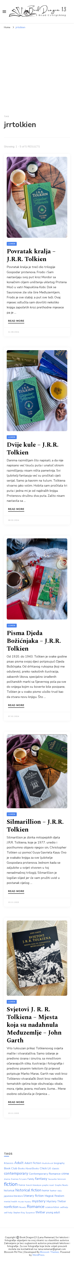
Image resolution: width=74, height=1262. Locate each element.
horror (45, 1190)
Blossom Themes (49, 1252)
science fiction (52, 1207)
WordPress (38, 1255)
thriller (40, 1212)
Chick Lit (45, 1168)
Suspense (30, 1212)
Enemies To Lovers (19, 1179)
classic (55, 1168)
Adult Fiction (32, 1163)
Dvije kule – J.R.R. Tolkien (33, 448)
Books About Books (28, 1168)
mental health (10, 1201)
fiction (11, 1184)
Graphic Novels (61, 1185)
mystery (39, 1201)
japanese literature (13, 1196)
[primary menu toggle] (4, 11)
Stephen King (19, 1212)
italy (59, 1190)
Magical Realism (54, 1196)
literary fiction (34, 1195)
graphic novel (48, 1185)
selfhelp (64, 1207)
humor (53, 1190)
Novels (22, 1207)
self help (8, 1212)
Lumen (11, 244)
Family (31, 1179)
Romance (35, 1207)
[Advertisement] (37, 69)
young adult (53, 1212)
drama (7, 1179)
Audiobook (47, 1163)
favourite (52, 1179)
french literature (33, 1185)
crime (65, 1174)
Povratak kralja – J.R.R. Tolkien (31, 255)
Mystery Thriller (56, 1201)
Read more (16, 321)
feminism (61, 1179)
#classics (8, 1163)
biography (59, 1163)
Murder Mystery (24, 1201)
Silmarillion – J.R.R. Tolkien (35, 825)
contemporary (16, 1173)
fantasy (41, 1178)
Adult (19, 1162)
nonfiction (11, 1207)
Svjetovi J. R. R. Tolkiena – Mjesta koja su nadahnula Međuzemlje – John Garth (34, 1025)
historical (9, 1190)
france (22, 1185)
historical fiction (28, 1190)
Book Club (10, 1168)
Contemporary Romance (45, 1174)
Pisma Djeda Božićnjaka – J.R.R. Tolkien (34, 641)
